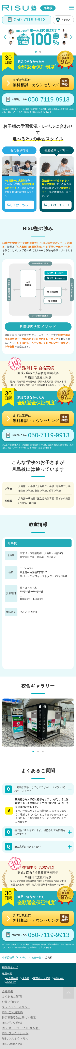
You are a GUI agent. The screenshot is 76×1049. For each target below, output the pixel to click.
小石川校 (11, 982)
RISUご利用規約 (12, 1012)
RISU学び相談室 (12, 1022)
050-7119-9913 (30, 19)
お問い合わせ (10, 1001)
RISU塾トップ (10, 967)
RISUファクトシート (15, 1033)
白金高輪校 (12, 978)
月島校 (25, 978)
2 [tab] (40, 51)
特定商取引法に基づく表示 (19, 1017)
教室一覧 (7, 973)
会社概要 (7, 991)
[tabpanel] (38, 36)
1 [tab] (35, 51)
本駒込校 (59, 978)
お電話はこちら (41, 99)
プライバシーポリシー (16, 1007)
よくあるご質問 (12, 996)
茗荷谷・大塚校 (41, 978)
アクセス (65, 20)
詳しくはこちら (17, 205)
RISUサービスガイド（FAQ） (21, 1028)
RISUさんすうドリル (15, 1038)
